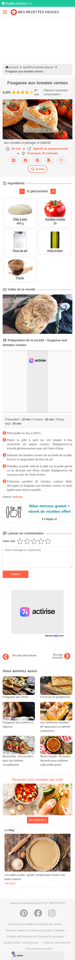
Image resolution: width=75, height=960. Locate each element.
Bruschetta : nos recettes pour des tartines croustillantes (18, 760)
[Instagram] (51, 913)
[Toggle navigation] (5, 12)
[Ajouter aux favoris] (61, 160)
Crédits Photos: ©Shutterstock (20, 942)
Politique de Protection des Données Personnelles (35, 936)
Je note (39, 169)
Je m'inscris (36, 820)
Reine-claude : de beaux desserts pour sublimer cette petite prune (55, 760)
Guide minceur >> (18, 3)
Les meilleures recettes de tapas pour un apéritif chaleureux (55, 726)
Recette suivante (57, 656)
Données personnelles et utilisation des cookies (35, 924)
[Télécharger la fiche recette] (49, 160)
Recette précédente (24, 655)
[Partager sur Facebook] (25, 160)
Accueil (13, 67)
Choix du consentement (56, 942)
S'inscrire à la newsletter (39, 948)
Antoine (17, 496)
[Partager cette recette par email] (13, 160)
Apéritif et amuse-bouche (38, 67)
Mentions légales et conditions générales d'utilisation (35, 930)
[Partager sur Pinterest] (37, 160)
